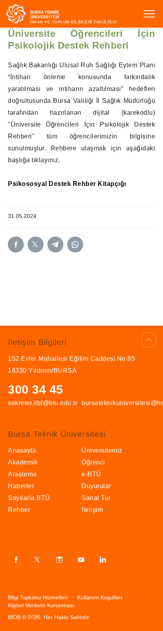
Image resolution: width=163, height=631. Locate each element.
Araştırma (22, 474)
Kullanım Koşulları (99, 597)
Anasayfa (22, 450)
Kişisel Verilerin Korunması (41, 605)
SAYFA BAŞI (149, 340)
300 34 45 (35, 389)
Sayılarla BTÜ (29, 498)
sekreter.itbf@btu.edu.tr (42, 403)
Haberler (21, 486)
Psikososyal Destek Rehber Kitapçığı (67, 183)
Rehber (19, 509)
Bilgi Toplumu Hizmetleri (38, 597)
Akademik (23, 462)
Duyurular (96, 486)
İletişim (92, 509)
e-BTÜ (91, 474)
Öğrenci (93, 462)
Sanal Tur (96, 498)
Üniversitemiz (102, 450)
